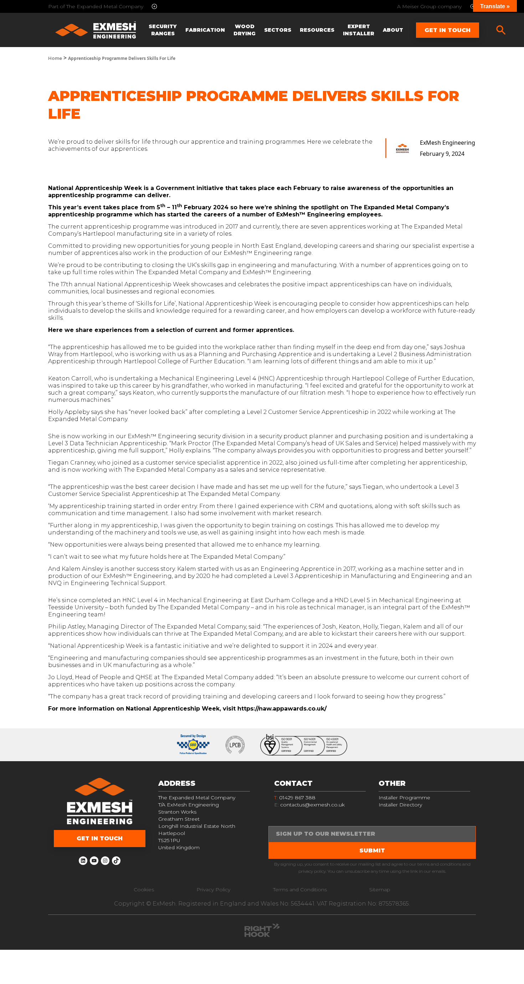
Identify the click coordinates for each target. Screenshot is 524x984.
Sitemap (379, 889)
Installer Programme (404, 797)
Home (55, 58)
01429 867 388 (294, 797)
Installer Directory (400, 804)
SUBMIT (372, 850)
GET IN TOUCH (100, 838)
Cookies (144, 889)
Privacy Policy (213, 889)
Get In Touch (448, 30)
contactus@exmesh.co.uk (312, 804)
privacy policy (312, 871)
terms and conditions (439, 864)
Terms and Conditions (300, 889)
